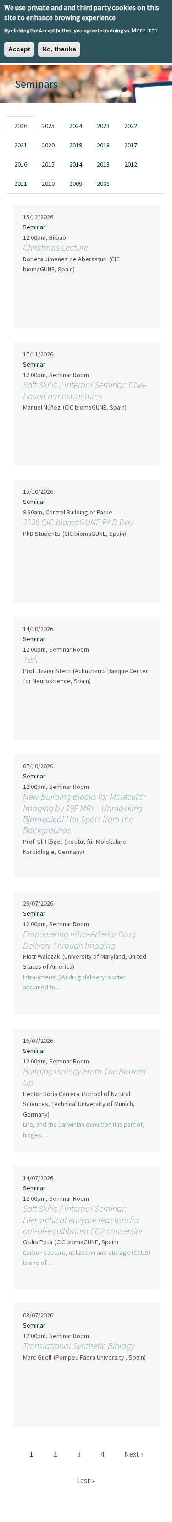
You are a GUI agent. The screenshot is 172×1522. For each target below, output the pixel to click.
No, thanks (59, 49)
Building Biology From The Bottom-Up (86, 1076)
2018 (103, 145)
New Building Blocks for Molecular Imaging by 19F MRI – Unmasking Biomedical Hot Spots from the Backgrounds (84, 813)
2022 (130, 126)
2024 (75, 126)
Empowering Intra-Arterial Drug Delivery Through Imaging (79, 939)
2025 (48, 126)
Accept (19, 49)
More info (145, 30)
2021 (20, 145)
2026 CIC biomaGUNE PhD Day (78, 522)
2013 (103, 164)
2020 (48, 145)
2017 (130, 145)
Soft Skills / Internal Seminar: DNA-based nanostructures (85, 390)
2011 (20, 183)
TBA (30, 659)
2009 (75, 183)
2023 (103, 126)
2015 (48, 164)
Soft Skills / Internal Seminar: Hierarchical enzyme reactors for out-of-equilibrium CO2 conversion (84, 1219)
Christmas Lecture (55, 247)
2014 (75, 164)
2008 (103, 183)
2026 (20, 126)
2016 (20, 164)
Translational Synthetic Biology (78, 1345)
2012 (130, 164)
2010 (48, 183)
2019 (75, 145)
